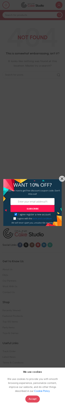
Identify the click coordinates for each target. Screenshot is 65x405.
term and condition (42, 218)
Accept (32, 399)
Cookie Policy (42, 391)
